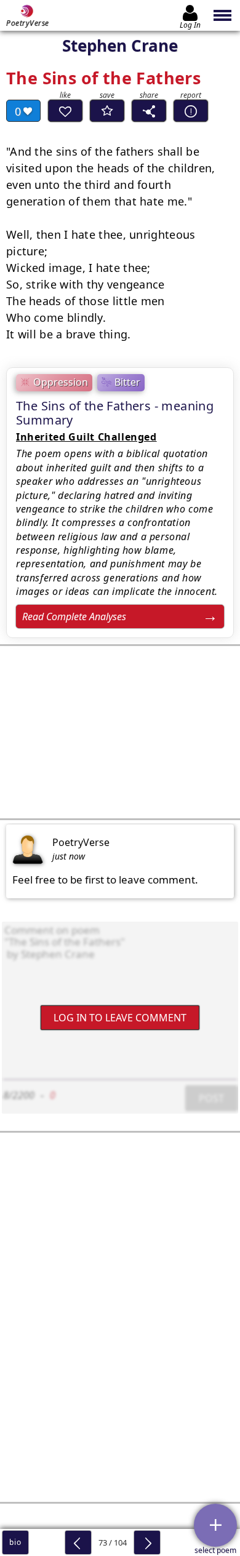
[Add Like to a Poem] (65, 111)
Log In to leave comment (120, 1017)
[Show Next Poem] (147, 1542)
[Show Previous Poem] (78, 1542)
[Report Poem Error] (191, 111)
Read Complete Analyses (74, 616)
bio (15, 1542)
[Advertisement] (120, 732)
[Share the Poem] (149, 111)
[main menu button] (223, 15)
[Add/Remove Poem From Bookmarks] (107, 111)
